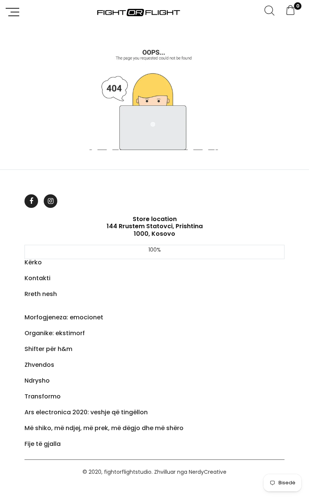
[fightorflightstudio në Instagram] (50, 201)
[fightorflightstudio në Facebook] (31, 201)
